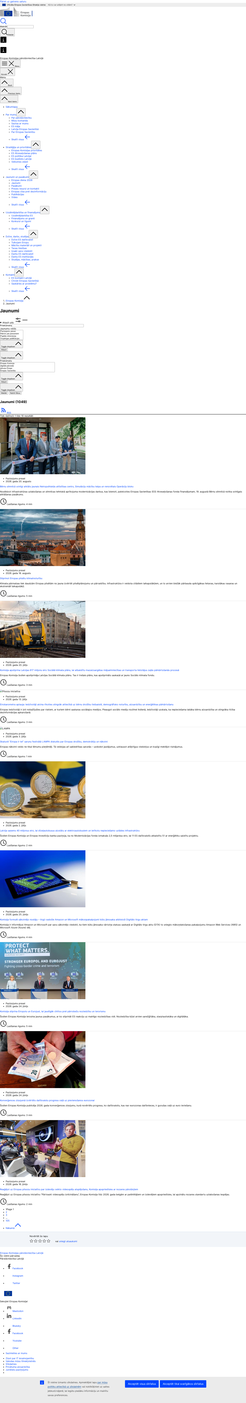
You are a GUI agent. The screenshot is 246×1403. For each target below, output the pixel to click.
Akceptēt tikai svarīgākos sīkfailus (183, 1383)
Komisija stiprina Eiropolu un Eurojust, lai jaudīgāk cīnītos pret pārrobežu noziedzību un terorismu (52, 1011)
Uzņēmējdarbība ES (22, 215)
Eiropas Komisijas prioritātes (26, 150)
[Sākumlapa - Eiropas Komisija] (20, 16)
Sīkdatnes (11, 1364)
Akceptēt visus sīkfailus (142, 1383)
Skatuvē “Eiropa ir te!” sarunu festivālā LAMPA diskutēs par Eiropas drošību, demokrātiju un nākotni (54, 741)
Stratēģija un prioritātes (18, 147)
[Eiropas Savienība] (27, 371)
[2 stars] (33, 1241)
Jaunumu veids (8, 328)
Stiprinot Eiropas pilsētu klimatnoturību (21, 578)
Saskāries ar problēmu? (24, 283)
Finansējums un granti (23, 218)
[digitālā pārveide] (27, 366)
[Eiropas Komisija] (27, 363)
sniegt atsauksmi (68, 1241)
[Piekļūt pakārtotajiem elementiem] (20, 112)
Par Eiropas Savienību (23, 132)
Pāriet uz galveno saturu (13, 1)
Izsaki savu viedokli (21, 251)
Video (14, 197)
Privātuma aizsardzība (18, 1366)
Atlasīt (4, 350)
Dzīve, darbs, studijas (17, 236)
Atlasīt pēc (8, 322)
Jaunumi (15, 183)
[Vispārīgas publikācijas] (11, 338)
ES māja (15, 126)
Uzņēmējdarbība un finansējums (23, 212)
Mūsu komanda (19, 120)
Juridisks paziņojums (17, 1369)
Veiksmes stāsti (19, 161)
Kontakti (10, 274)
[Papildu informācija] (11, 336)
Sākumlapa (12, 106)
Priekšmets (6, 325)
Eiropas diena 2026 (21, 180)
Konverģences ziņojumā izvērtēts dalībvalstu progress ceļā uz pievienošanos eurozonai (47, 1100)
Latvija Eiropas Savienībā (25, 129)
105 (8, 1220)
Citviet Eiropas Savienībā (25, 280)
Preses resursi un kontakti (25, 188)
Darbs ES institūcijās (22, 256)
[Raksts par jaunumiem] (11, 334)
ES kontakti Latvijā (21, 277)
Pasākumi (16, 185)
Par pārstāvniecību (21, 117)
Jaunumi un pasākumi (17, 177)
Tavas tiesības (19, 248)
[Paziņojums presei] (11, 331)
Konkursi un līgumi (21, 221)
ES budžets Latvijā (21, 158)
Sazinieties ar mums (16, 1353)
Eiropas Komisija (14, 300)
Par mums (11, 114)
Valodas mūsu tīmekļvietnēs (21, 1361)
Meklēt (3, 26)
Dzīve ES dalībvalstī (22, 239)
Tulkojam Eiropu (20, 242)
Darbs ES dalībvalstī (22, 253)
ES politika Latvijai (21, 156)
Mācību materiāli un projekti (26, 245)
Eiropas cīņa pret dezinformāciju (28, 191)
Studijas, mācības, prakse (25, 259)
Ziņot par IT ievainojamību (20, 1358)
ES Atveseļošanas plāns (24, 153)
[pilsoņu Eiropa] (27, 368)
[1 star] (31, 1241)
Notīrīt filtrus (15, 393)
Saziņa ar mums (19, 123)
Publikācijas (17, 194)
